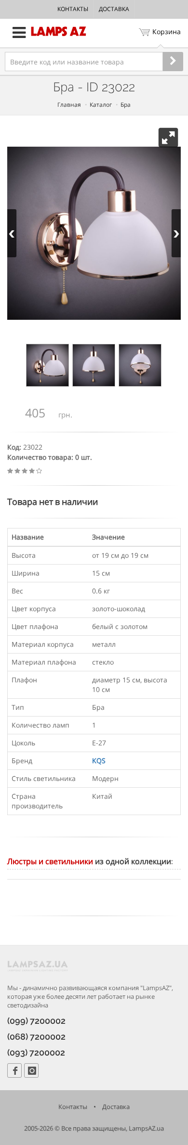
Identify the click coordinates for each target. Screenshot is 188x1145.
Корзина (166, 31)
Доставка (114, 9)
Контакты (72, 9)
